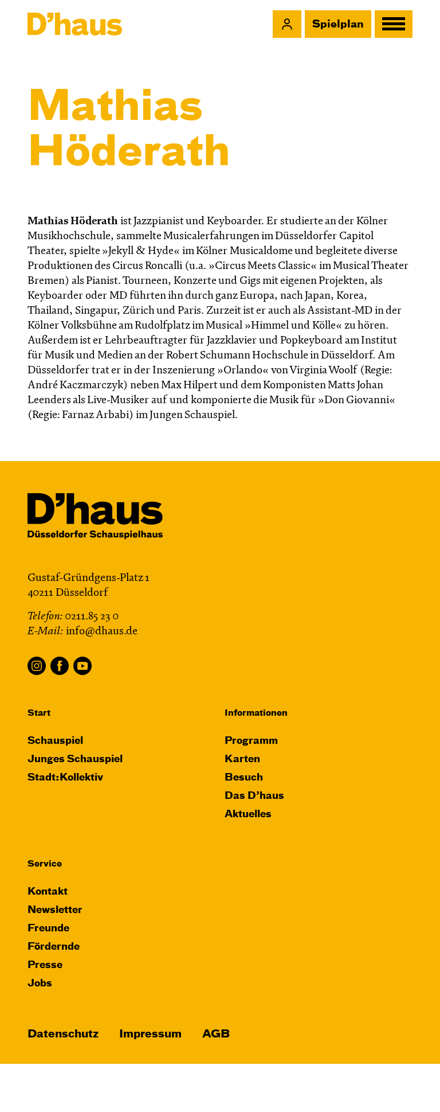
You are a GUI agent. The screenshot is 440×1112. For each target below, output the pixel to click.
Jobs (40, 984)
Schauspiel (55, 741)
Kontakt (48, 892)
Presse (45, 965)
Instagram (37, 666)
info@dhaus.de (102, 631)
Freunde (48, 929)
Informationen (256, 713)
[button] (287, 24)
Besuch (244, 778)
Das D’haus (254, 796)
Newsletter (55, 910)
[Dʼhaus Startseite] (75, 24)
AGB (216, 1034)
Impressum (150, 1034)
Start (39, 713)
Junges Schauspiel (75, 759)
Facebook (59, 666)
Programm (251, 741)
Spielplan (338, 24)
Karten (242, 759)
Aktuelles (248, 815)
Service (45, 864)
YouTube (82, 666)
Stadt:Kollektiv (65, 778)
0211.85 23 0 (92, 616)
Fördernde (54, 947)
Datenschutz (63, 1034)
